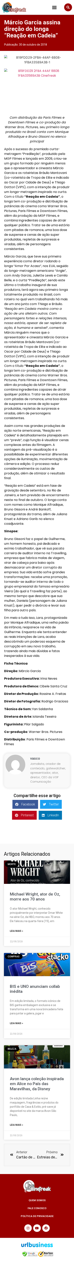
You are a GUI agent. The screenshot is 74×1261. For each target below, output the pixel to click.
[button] (54, 7)
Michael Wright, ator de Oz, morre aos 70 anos (35, 896)
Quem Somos (37, 1200)
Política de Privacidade (37, 1216)
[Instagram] (28, 1228)
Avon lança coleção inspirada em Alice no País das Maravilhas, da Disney (37, 1083)
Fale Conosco (37, 1208)
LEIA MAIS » (16, 931)
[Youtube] (37, 1228)
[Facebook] (46, 1228)
